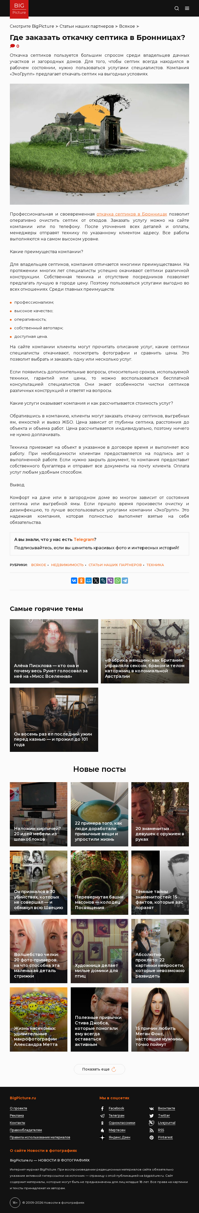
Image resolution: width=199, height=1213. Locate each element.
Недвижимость (67, 565)
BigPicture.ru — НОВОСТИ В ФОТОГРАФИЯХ (50, 1160)
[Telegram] (125, 580)
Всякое (127, 26)
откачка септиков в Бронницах (132, 214)
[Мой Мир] (89, 580)
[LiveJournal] (103, 580)
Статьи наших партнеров (87, 26)
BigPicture (43, 26)
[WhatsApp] (118, 580)
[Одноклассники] (81, 580)
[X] (96, 580)
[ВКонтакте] (74, 580)
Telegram (84, 539)
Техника (155, 565)
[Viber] (110, 580)
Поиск (171, 8)
